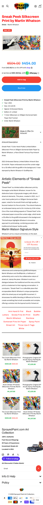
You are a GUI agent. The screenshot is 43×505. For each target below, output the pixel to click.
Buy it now (21, 88)
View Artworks (3, 6)
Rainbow (30, 318)
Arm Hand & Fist (16, 311)
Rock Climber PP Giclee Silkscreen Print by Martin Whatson (11, 386)
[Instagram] (3, 455)
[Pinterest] (8, 455)
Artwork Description (10, 142)
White (21, 328)
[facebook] (13, 455)
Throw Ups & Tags (26, 325)
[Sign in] (35, 6)
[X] (18, 454)
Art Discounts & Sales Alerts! (13, 463)
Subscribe (38, 468)
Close (21, 476)
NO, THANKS (32, 262)
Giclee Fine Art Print (21, 315)
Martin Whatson (13, 25)
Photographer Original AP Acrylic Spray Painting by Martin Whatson (32, 359)
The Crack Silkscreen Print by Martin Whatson (11, 358)
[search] (7, 6)
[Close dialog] (41, 238)
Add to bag (21, 80)
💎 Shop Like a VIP (32, 258)
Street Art (11, 325)
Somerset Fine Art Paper (15, 322)
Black (29, 311)
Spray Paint (34, 322)
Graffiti (36, 315)
